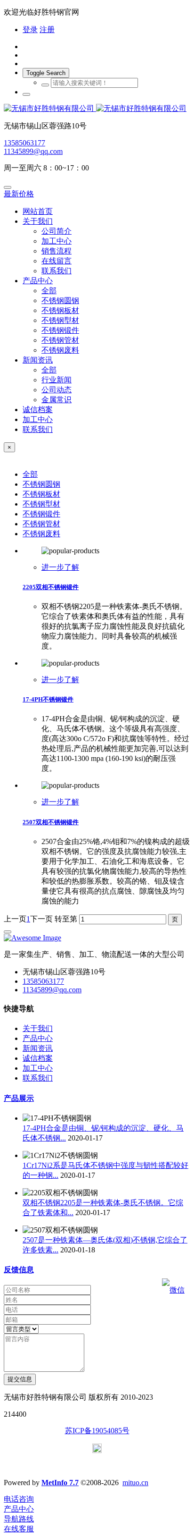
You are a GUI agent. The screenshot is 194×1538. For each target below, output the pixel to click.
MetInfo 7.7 (60, 1483)
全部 (49, 291)
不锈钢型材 (41, 504)
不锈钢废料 (41, 534)
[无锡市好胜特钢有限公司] (97, 109)
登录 (30, 29)
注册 (47, 29)
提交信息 (20, 1379)
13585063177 (24, 143)
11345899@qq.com (33, 151)
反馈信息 (19, 1270)
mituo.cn (135, 1483)
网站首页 (38, 211)
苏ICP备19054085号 (97, 1431)
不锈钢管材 (41, 524)
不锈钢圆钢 (41, 484)
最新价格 (19, 194)
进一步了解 (60, 567)
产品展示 (19, 1098)
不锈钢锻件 (41, 514)
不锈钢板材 (41, 494)
